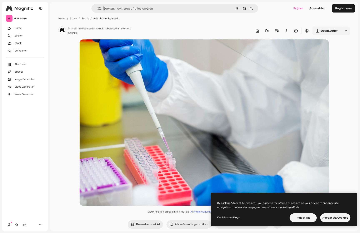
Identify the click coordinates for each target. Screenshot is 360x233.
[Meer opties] (286, 30)
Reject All (303, 217)
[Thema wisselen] (24, 224)
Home (61, 18)
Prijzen (298, 8)
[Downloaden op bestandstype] (346, 30)
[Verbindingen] (9, 224)
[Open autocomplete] (97, 8)
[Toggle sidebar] (41, 8)
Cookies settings (228, 217)
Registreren (343, 8)
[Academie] (16, 224)
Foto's (85, 18)
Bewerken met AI (148, 224)
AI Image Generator (201, 211)
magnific (73, 33)
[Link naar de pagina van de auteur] (62, 30)
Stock (73, 18)
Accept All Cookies (335, 217)
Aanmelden (317, 8)
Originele (107, 47)
